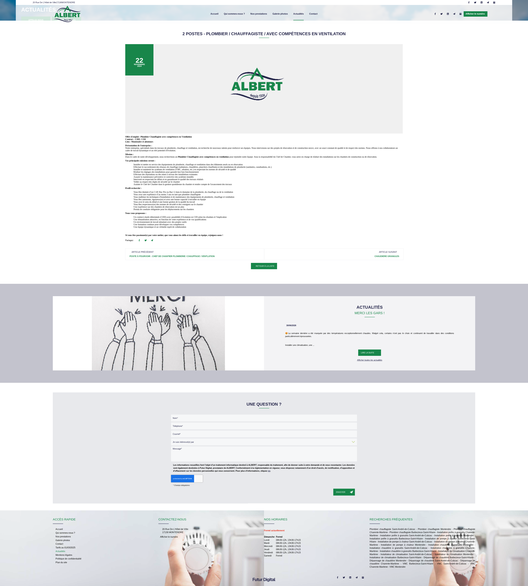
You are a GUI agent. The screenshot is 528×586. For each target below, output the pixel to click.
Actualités (298, 14)
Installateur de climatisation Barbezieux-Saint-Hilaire (395, 557)
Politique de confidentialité (68, 559)
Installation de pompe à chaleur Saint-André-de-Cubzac (405, 541)
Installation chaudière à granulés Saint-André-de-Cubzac (398, 548)
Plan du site (61, 562)
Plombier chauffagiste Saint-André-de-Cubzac (392, 529)
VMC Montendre (397, 567)
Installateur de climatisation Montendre (454, 554)
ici (269, 471)
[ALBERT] (67, 14)
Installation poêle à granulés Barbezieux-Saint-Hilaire (396, 538)
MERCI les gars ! (370, 313)
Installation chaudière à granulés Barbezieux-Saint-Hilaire (408, 551)
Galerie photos (280, 14)
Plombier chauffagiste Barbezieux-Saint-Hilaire (412, 532)
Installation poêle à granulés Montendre (454, 535)
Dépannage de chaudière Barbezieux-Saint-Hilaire (449, 557)
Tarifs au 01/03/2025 (65, 547)
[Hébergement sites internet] (264, 584)
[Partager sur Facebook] (468, 2)
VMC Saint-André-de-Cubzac (452, 563)
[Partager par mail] (487, 2)
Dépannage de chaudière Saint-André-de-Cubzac (433, 560)
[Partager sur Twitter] (475, 2)
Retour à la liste (264, 266)
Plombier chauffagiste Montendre (434, 529)
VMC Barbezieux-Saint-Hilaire (418, 563)
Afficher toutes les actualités (369, 360)
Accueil (214, 14)
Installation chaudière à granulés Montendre (450, 545)
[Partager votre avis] (494, 2)
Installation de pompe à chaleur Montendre (403, 545)
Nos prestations (258, 14)
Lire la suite (367, 353)
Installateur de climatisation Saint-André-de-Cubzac (406, 554)
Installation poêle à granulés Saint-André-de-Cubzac (406, 535)
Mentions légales (64, 555)
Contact (313, 14)
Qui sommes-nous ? (234, 14)
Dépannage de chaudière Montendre (388, 560)
